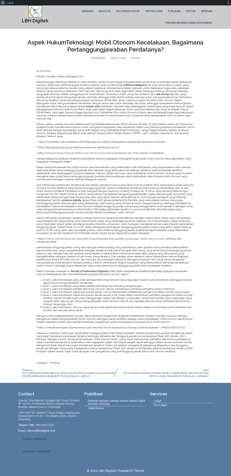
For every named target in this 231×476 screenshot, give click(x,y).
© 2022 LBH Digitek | (102, 470)
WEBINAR (206, 11)
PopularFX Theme (131, 470)
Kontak (190, 11)
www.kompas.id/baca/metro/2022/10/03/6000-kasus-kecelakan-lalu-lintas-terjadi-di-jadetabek (105, 153)
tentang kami (154, 11)
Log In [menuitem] (10, 2)
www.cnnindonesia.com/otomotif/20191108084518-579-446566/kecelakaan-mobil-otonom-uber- (106, 238)
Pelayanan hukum (127, 11)
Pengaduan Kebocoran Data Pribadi (188, 22)
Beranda (87, 11)
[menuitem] (3, 2)
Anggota (105, 11)
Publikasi (55, 362)
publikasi (174, 11)
